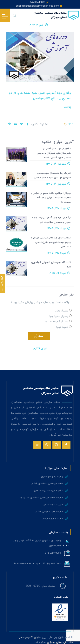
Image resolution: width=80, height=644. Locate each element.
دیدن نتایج (40, 348)
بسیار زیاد (61, 311)
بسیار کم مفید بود (56, 322)
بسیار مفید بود (58, 316)
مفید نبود (62, 327)
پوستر (67, 107)
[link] (60, 612)
